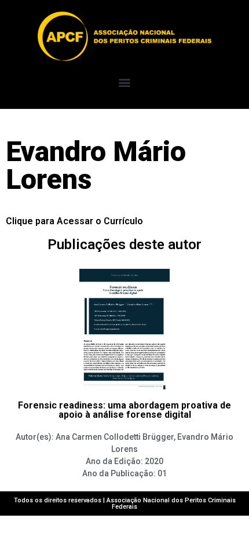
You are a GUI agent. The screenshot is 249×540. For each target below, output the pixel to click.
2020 (154, 461)
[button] (124, 82)
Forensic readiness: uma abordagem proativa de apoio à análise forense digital (124, 410)
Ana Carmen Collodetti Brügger (115, 437)
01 (162, 473)
